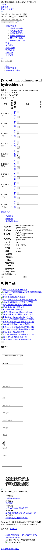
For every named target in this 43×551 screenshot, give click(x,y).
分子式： (4, 95)
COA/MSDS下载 (29, 513)
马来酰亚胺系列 (16, 31)
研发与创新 (10, 48)
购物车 (11, 9)
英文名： (4, 90)
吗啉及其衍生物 (16, 28)
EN (2, 59)
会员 (17, 549)
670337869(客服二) (29, 535)
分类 (7, 549)
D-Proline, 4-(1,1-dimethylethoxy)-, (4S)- (18, 317)
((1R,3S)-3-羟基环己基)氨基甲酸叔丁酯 (18, 327)
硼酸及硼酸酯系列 (17, 36)
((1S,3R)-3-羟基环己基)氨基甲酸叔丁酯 (18, 329)
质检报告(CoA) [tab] (12, 221)
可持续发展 (10, 50)
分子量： (4, 98)
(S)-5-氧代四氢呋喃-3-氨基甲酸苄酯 (17, 339)
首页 (7, 43)
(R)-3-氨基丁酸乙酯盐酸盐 (13, 332)
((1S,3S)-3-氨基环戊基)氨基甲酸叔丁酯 (18, 334)
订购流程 (9, 498)
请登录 (3, 4)
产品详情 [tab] (9, 216)
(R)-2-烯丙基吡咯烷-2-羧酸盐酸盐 (16, 324)
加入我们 (9, 55)
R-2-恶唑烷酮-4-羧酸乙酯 (13, 310)
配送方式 (9, 508)
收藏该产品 (5, 212)
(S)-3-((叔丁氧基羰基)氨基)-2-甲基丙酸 (18, 319)
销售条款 (17, 498)
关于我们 (9, 45)
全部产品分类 (11, 26)
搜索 (25, 14)
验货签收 (24, 508)
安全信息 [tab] (9, 219)
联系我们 (24, 518)
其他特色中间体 (16, 38)
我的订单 (4, 9)
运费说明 (17, 508)
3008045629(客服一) (13, 535)
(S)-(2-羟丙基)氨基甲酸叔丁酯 (15, 337)
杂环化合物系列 (16, 33)
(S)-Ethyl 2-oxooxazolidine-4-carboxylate (18, 312)
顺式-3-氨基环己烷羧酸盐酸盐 (15, 290)
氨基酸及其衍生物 (17, 40)
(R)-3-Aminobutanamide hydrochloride (17, 305)
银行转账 (9, 503)
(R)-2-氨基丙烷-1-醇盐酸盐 (13, 307)
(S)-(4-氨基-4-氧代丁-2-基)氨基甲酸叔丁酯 (20, 300)
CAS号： (4, 93)
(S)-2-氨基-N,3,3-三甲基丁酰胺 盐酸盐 (18, 314)
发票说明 (9, 513)
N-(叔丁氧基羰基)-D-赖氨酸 (14, 297)
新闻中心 (9, 53)
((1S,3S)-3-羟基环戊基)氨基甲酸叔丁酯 (18, 322)
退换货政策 (17, 513)
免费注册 (4, 7)
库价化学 (13, 529)
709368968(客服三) (13, 537)
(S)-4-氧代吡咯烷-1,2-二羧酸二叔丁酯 (18, 302)
